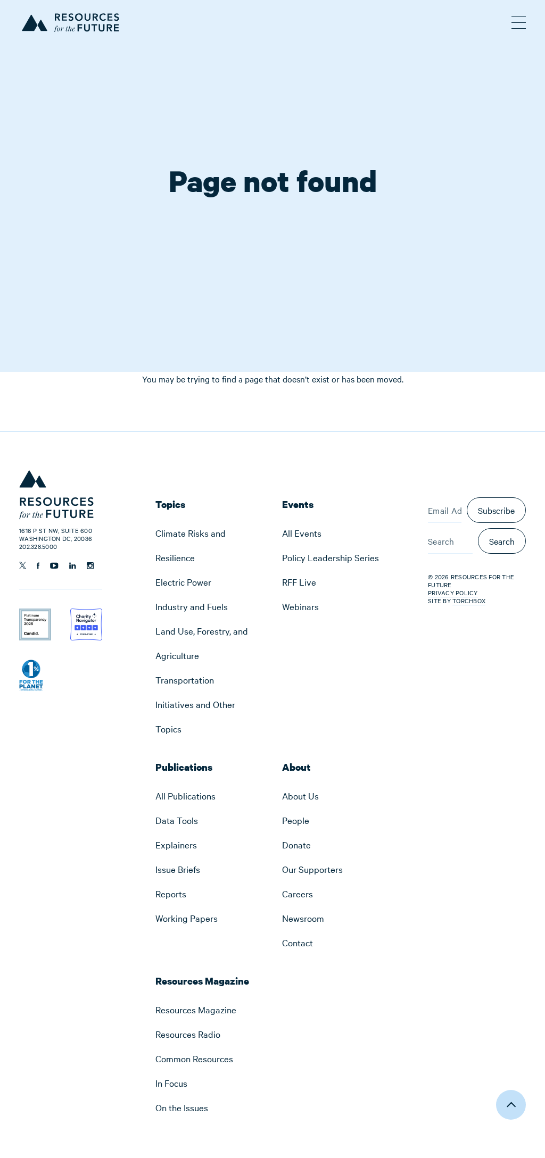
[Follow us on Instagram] (90, 565)
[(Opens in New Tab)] (35, 615)
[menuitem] (209, 545)
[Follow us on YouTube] (54, 565)
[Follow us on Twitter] (22, 565)
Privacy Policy (453, 592)
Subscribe (496, 510)
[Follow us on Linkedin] (72, 565)
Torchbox (468, 600)
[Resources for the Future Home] (69, 21)
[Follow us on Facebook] (38, 565)
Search (502, 541)
